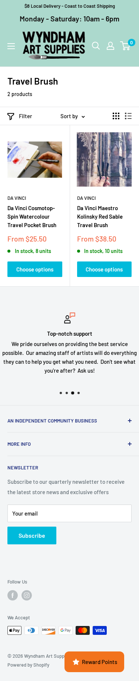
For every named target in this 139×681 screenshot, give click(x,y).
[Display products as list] (128, 116)
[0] (125, 45)
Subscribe (32, 535)
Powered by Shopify (28, 665)
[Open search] (96, 46)
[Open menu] (11, 46)
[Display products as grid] (116, 116)
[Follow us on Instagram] (26, 595)
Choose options (34, 269)
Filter (25, 116)
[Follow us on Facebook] (12, 595)
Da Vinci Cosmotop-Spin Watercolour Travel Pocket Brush (31, 217)
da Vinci (16, 198)
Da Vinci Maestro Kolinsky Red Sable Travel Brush (100, 217)
